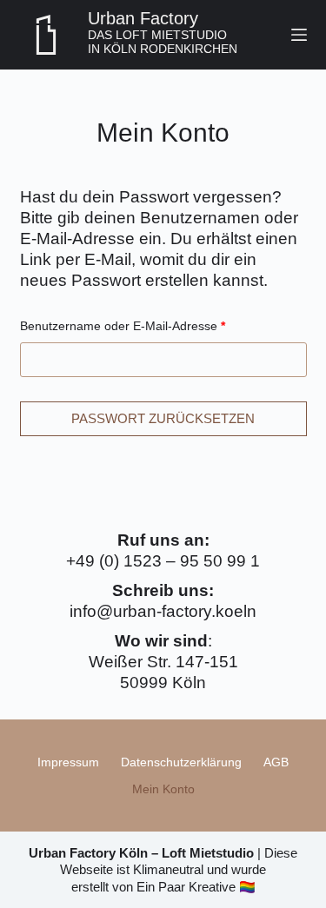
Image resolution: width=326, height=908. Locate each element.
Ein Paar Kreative (186, 886)
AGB (276, 762)
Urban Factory (143, 18)
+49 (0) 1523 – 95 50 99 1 (163, 561)
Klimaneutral (168, 869)
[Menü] (299, 35)
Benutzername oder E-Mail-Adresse (154, 325)
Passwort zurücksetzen (163, 418)
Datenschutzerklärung (181, 762)
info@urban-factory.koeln (163, 611)
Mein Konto (163, 789)
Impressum (68, 762)
